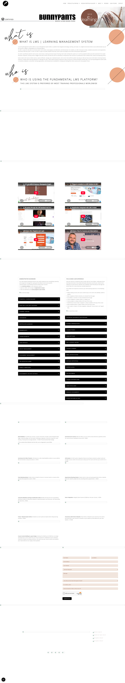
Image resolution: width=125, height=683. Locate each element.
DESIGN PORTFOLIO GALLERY (88, 3)
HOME (64, 3)
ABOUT (99, 3)
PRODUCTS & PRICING (73, 3)
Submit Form (67, 598)
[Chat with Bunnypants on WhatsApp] (3, 679)
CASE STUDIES (113, 3)
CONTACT (120, 3)
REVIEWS (106, 3)
